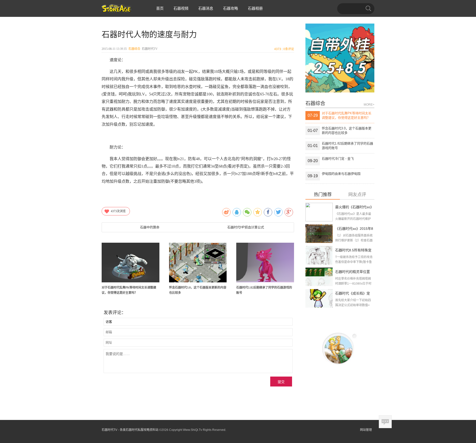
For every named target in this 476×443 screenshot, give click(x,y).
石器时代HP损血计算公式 (245, 227)
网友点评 (357, 194)
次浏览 (118, 211)
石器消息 (205, 8)
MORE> (369, 104)
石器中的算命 (149, 227)
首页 (160, 8)
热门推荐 (323, 194)
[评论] (385, 421)
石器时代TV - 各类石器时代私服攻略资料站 (130, 430)
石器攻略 (230, 8)
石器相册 (255, 8)
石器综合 (134, 49)
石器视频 (181, 8)
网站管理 (366, 430)
